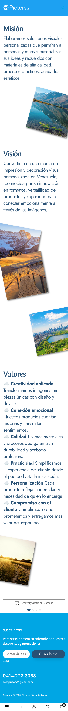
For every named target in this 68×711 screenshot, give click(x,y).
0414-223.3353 (19, 675)
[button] (29, 610)
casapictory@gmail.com (18, 682)
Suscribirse (48, 654)
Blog (6, 661)
